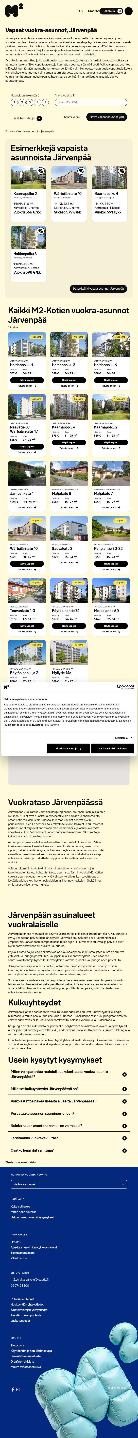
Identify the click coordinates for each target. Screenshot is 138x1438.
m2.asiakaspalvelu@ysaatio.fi (29, 1279)
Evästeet (37, 724)
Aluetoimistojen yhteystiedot (29, 1310)
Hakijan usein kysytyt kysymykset (32, 1217)
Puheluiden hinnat (22, 1299)
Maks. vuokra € (65, 95)
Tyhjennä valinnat (72, 117)
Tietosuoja (18, 724)
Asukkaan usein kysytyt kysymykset (34, 1247)
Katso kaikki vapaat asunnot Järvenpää (98, 288)
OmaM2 (93, 11)
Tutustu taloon (25, 385)
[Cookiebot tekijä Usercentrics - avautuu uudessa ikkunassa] (119, 686)
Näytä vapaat (27, 380)
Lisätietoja (121, 737)
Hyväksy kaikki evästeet (113, 748)
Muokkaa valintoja (66, 748)
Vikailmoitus (19, 1258)
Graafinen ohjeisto (22, 1361)
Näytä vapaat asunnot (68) (107, 117)
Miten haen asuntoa (23, 1212)
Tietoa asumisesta (22, 1253)
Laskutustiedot (20, 1320)
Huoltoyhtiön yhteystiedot (27, 1304)
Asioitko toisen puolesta (26, 1315)
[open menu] (129, 11)
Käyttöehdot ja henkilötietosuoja (31, 1351)
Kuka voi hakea (20, 1206)
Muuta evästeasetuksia (26, 1367)
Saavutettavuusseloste (26, 1356)
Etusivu (10, 1162)
